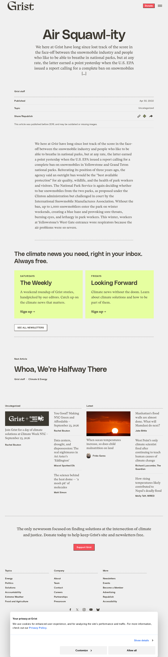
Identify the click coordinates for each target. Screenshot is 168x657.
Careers (58, 592)
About (57, 578)
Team (57, 583)
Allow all (132, 650)
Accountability (13, 592)
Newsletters (109, 578)
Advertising (109, 592)
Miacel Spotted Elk (64, 465)
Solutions (10, 587)
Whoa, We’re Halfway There (60, 368)
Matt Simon (60, 492)
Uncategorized (146, 108)
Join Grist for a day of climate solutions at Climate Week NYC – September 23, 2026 (26, 434)
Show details (141, 640)
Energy (9, 578)
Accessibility (110, 601)
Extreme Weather (14, 596)
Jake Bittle (141, 430)
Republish (108, 596)
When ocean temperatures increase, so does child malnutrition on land (103, 444)
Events (106, 583)
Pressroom (60, 601)
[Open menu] (160, 6)
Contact (58, 587)
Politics (9, 583)
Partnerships (61, 596)
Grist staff (19, 91)
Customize (81, 650)
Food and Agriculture (16, 601)
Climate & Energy (37, 379)
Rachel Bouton (13, 444)
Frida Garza (99, 455)
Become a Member (113, 587)
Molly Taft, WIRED (145, 495)
